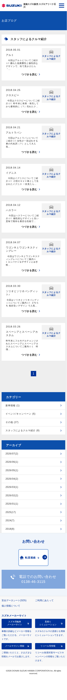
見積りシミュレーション (47, 623)
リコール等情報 (47, 646)
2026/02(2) (12, 495)
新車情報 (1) (13, 405)
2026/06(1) (12, 462)
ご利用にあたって (44, 600)
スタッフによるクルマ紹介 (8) (23, 430)
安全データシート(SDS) (14, 600)
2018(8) (10, 529)
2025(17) (11, 512)
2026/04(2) (12, 478)
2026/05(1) (12, 470)
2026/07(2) (12, 453)
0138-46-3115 (33, 582)
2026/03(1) (12, 487)
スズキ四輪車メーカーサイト (14, 623)
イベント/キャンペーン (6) (20, 413)
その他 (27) (12, 422)
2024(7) (10, 520)
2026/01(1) (12, 503)
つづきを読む (29, 74)
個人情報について (11, 605)
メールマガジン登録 (14, 646)
